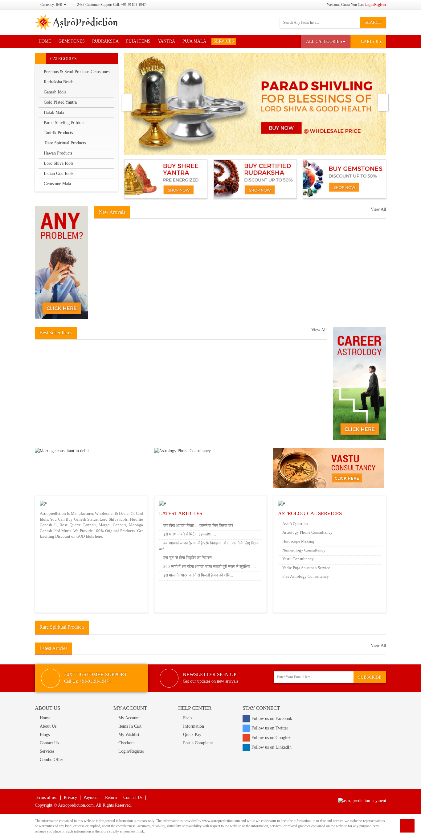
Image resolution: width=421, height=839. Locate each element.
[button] (325, 41)
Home (45, 41)
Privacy (70, 797)
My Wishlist (128, 734)
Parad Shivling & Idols (64, 122)
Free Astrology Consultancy (305, 576)
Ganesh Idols (55, 92)
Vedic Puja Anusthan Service (306, 567)
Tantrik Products (58, 132)
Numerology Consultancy (303, 550)
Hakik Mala (54, 112)
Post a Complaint (198, 743)
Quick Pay (192, 734)
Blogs (45, 734)
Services (224, 41)
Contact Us (49, 743)
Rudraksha (105, 41)
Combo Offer (51, 759)
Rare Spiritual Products (65, 143)
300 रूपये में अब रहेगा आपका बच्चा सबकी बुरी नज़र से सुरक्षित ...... (209, 566)
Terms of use (46, 797)
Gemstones (72, 41)
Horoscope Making (298, 541)
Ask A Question (295, 523)
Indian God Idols (58, 173)
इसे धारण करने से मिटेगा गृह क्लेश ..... (189, 534)
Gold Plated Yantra (60, 102)
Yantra (166, 41)
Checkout (126, 743)
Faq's (187, 718)
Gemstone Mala (57, 183)
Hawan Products (58, 153)
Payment (91, 797)
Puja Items (138, 41)
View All (378, 209)
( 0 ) (371, 41)
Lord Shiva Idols (58, 163)
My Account (129, 718)
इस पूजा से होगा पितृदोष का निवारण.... (189, 557)
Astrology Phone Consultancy (307, 532)
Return (111, 797)
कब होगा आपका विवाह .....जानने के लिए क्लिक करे (198, 525)
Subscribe (370, 677)
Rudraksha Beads (58, 82)
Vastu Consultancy (298, 558)
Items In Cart (129, 726)
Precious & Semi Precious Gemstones (76, 71)
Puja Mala (194, 41)
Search (373, 22)
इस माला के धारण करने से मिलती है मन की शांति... (198, 575)
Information (193, 726)
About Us (48, 726)
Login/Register (375, 4)
